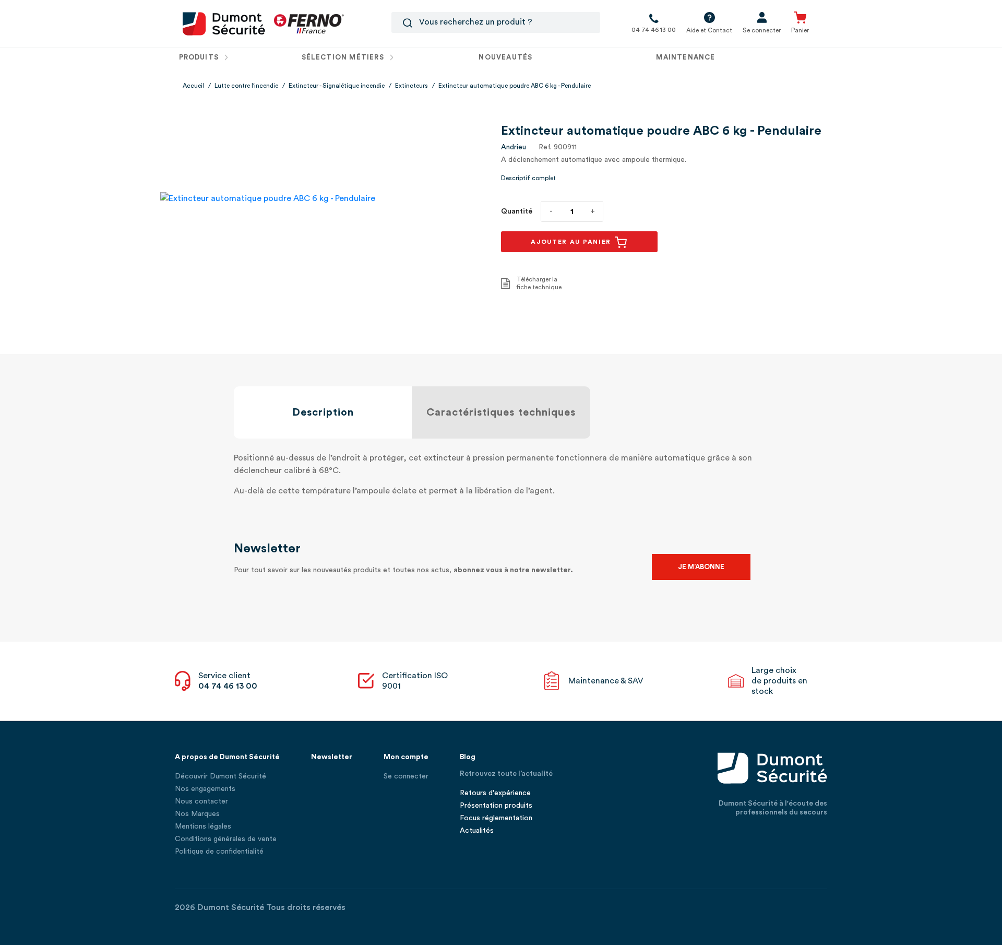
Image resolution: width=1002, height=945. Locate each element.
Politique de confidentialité (219, 851)
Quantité (516, 211)
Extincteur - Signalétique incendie (337, 85)
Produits (200, 57)
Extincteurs (411, 85)
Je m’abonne (701, 566)
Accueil (193, 85)
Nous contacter (201, 801)
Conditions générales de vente (226, 839)
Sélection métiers (344, 57)
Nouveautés (505, 57)
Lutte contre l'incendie (246, 85)
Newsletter (331, 757)
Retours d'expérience (495, 793)
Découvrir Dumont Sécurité (220, 776)
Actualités (477, 830)
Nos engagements (205, 789)
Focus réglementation (496, 818)
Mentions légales (203, 826)
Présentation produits (496, 805)
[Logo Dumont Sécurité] (224, 23)
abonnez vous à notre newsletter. (513, 570)
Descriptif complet (528, 178)
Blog (467, 757)
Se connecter (406, 776)
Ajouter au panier (572, 242)
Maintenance (685, 57)
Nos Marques (197, 814)
